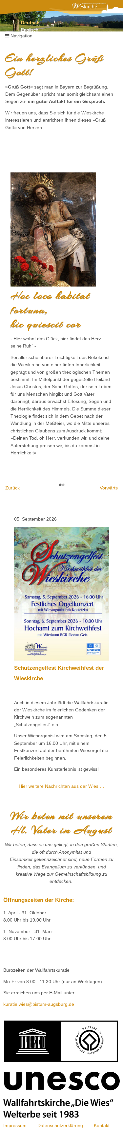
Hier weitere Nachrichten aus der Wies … (61, 786)
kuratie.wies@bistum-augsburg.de (38, 1004)
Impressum (15, 1125)
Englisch (29, 29)
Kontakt (102, 1125)
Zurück (12, 487)
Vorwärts (109, 487)
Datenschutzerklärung (60, 1125)
